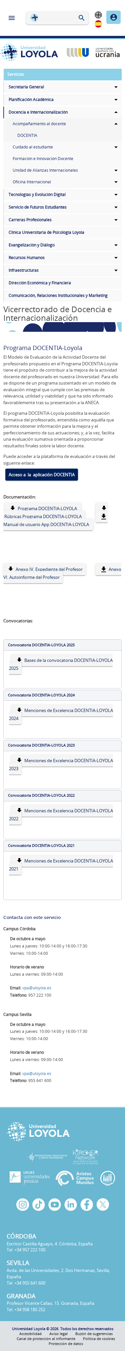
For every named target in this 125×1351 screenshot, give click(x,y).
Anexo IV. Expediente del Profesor (49, 569)
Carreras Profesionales (30, 220)
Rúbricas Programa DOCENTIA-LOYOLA (42, 516)
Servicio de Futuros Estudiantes (38, 207)
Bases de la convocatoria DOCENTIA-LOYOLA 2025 (61, 664)
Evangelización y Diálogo (32, 245)
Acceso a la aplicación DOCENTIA (42, 475)
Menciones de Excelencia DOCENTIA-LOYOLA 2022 (61, 815)
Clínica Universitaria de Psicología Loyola (46, 232)
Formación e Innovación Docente (43, 158)
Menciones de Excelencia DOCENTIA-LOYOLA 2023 (61, 764)
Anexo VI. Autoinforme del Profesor (62, 573)
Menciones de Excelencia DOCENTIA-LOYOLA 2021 (61, 865)
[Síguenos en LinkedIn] (70, 1204)
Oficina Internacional (32, 182)
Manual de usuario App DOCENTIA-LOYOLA (46, 524)
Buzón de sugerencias (94, 1333)
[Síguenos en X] (102, 1204)
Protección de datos (66, 1343)
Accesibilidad (30, 1333)
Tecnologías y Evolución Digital (37, 194)
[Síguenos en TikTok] (38, 1204)
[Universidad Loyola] (62, 1132)
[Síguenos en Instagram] (22, 1204)
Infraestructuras (24, 270)
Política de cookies (99, 1338)
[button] (62, 645)
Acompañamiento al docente (39, 124)
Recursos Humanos (27, 257)
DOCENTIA (27, 135)
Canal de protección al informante (46, 1338)
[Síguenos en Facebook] (86, 1204)
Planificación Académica (31, 99)
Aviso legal (58, 1333)
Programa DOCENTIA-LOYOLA (47, 508)
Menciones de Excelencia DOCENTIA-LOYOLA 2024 (61, 714)
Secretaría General (26, 87)
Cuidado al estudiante (33, 147)
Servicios (15, 74)
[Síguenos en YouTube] (54, 1204)
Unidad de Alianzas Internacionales (45, 170)
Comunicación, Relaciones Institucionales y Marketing (58, 295)
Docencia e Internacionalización (38, 112)
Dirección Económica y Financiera (40, 283)
